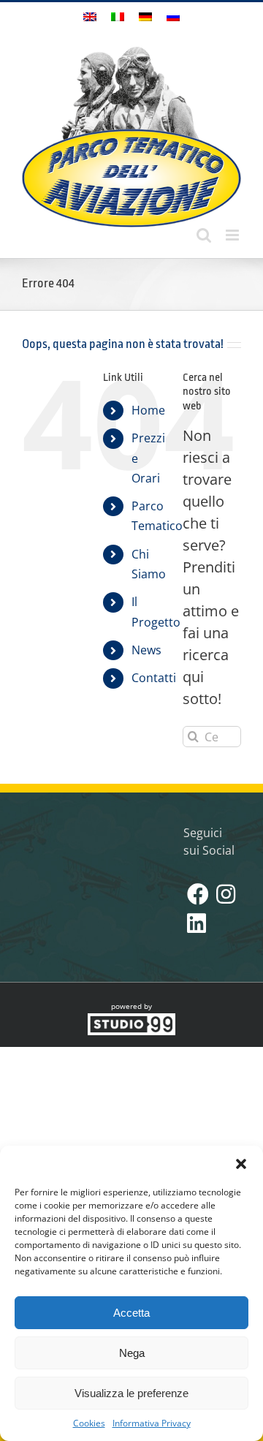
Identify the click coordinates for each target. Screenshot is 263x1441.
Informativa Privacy (152, 1423)
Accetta (131, 1312)
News (146, 650)
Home (148, 410)
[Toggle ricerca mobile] (204, 235)
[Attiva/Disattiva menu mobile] (233, 235)
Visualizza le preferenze (131, 1393)
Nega (132, 1353)
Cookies (89, 1423)
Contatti (154, 678)
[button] (241, 1164)
